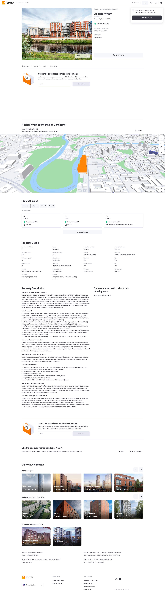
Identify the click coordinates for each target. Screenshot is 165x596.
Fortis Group (98, 37)
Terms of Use (151, 12)
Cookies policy (140, 12)
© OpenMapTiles (146, 191)
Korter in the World (58, 580)
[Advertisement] (82, 105)
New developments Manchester (109, 9)
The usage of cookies (90, 580)
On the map (25, 66)
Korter (96, 9)
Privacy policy (88, 583)
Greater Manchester (47, 131)
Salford (56, 131)
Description (53, 66)
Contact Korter (57, 583)
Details (44, 66)
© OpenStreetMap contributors (157, 191)
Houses (35, 66)
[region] (82, 163)
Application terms (89, 586)
